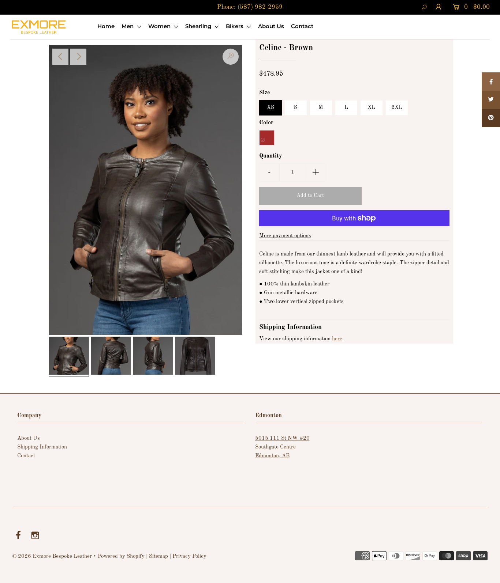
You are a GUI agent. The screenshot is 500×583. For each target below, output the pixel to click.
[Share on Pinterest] (491, 118)
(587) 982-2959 (260, 7)
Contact (302, 26)
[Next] (78, 57)
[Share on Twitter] (491, 100)
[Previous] (60, 57)
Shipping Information (42, 447)
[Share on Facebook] (491, 81)
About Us (271, 26)
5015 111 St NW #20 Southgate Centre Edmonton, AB (282, 447)
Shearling (199, 26)
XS (270, 107)
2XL (396, 107)
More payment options (285, 236)
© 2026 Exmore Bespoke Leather (52, 556)
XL (371, 107)
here (337, 339)
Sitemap (158, 556)
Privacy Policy (189, 556)
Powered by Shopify (121, 556)
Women (160, 26)
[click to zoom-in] (231, 57)
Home (106, 26)
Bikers (235, 26)
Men (128, 26)
